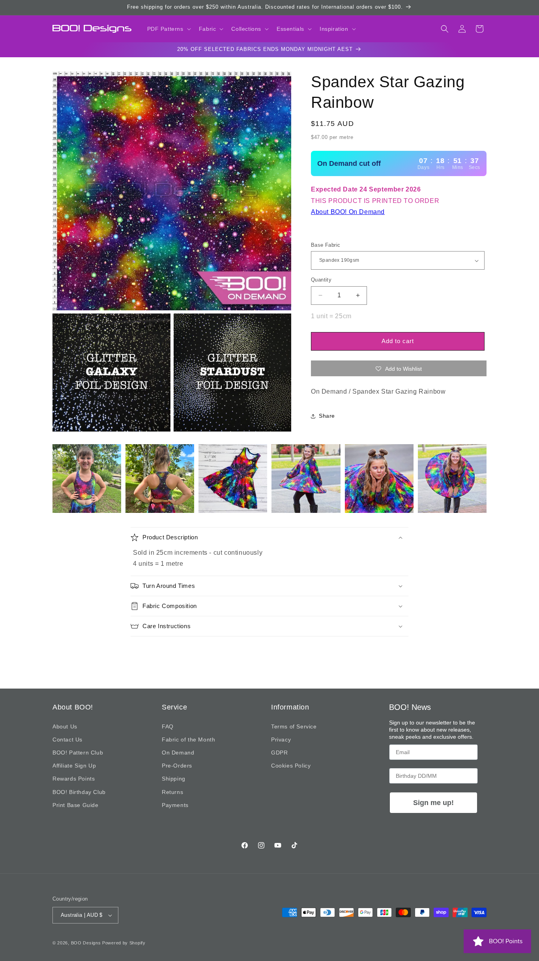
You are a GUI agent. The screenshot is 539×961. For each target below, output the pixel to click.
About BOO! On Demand (348, 211)
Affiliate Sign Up (74, 765)
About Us (64, 726)
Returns (172, 792)
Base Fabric (325, 245)
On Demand (178, 752)
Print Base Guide (75, 805)
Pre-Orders (177, 765)
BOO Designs (86, 942)
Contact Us (67, 739)
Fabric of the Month (188, 739)
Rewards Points (73, 778)
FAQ (168, 726)
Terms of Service (294, 726)
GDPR (279, 752)
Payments (175, 805)
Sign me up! (433, 803)
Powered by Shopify (124, 942)
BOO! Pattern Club (77, 752)
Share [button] (327, 416)
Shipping (173, 778)
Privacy (281, 739)
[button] (168, 29)
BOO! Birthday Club (79, 792)
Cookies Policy (291, 765)
